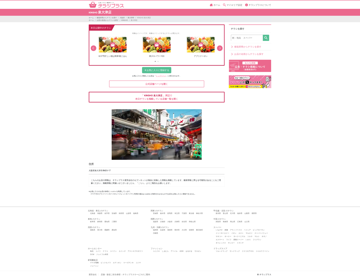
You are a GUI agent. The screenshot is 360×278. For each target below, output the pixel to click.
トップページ (161, 76)
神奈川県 (199, 213)
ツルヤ (249, 236)
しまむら (165, 251)
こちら (141, 183)
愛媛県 (107, 230)
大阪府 (122, 18)
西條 (226, 230)
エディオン (117, 263)
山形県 (128, 213)
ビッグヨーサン (259, 230)
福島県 (135, 213)
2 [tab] (158, 61)
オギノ (264, 236)
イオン (233, 233)
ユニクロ (156, 251)
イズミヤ (240, 243)
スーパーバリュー (261, 233)
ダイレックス (221, 243)
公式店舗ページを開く (156, 84)
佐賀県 (162, 230)
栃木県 (162, 213)
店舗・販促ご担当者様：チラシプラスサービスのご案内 (125, 274)
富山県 (225, 213)
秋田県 (121, 213)
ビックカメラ (106, 263)
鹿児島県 (199, 230)
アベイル (174, 251)
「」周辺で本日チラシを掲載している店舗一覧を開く (156, 97)
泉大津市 (131, 18)
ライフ (228, 240)
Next (220, 48)
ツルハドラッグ (222, 251)
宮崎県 (191, 230)
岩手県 (107, 213)
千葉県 (184, 213)
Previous (93, 48)
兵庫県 (177, 222)
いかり (248, 240)
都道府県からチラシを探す (107, 18)
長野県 (254, 213)
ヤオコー (219, 236)
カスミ (241, 233)
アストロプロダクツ (135, 251)
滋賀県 (155, 222)
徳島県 (92, 230)
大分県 (184, 230)
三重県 (114, 222)
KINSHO (124, 20)
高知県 (114, 230)
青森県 (99, 213)
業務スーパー (238, 240)
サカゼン (197, 251)
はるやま (189, 251)
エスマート (220, 240)
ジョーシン (94, 266)
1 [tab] (155, 61)
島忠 (92, 251)
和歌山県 (192, 222)
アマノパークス (236, 230)
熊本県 (177, 230)
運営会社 (93, 274)
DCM (92, 254)
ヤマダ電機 (94, 263)
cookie (113, 191)
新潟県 (218, 213)
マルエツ (249, 233)
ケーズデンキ (128, 263)
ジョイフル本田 (102, 254)
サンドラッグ (235, 251)
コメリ (98, 251)
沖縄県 (155, 233)
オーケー (228, 236)
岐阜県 (92, 222)
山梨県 (246, 213)
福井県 (239, 213)
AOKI (182, 251)
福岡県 (155, 230)
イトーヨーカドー (222, 233)
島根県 (225, 222)
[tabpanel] (113, 48)
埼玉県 (177, 213)
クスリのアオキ (248, 251)
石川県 (232, 213)
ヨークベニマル (239, 236)
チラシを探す (266, 38)
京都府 (162, 222)
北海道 (92, 213)
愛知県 (107, 222)
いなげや (219, 230)
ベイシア (247, 230)
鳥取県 (218, 222)
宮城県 (114, 213)
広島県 (239, 222)
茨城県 (155, 213)
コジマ (138, 263)
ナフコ (105, 251)
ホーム (91, 18)
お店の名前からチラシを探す (108, 20)
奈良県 (184, 222)
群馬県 (169, 213)
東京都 (191, 213)
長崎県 (169, 230)
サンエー (231, 243)
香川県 (99, 230)
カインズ (122, 251)
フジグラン (257, 240)
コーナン (113, 251)
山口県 (246, 222)
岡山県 (232, 222)
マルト (257, 236)
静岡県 (99, 222)
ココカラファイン (262, 251)
